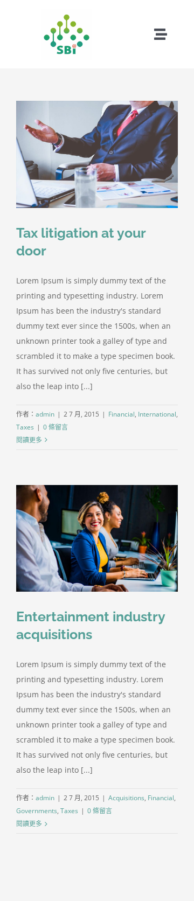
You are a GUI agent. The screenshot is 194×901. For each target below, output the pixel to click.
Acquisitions (126, 797)
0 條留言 (55, 427)
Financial (121, 414)
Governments (36, 810)
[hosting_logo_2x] (66, 12)
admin (45, 414)
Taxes (25, 427)
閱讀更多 (29, 440)
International (157, 414)
